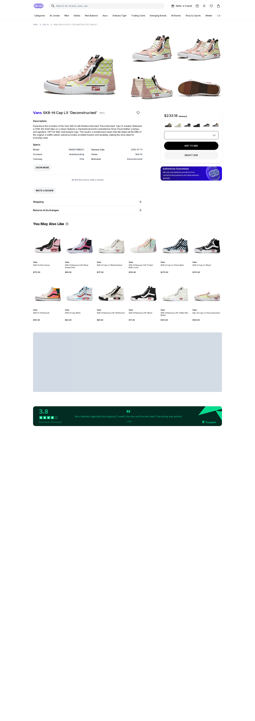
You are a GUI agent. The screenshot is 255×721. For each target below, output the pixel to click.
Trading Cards (138, 15)
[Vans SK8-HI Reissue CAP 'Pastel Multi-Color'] (143, 243)
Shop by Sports (193, 15)
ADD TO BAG (191, 145)
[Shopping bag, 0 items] (218, 5)
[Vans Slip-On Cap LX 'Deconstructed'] (207, 291)
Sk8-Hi (45, 24)
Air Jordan (55, 15)
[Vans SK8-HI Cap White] (79, 291)
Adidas (77, 15)
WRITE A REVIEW (44, 190)
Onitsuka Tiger (119, 15)
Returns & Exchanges (46, 210)
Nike (66, 15)
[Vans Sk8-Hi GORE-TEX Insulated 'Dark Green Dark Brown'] (168, 124)
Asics (105, 15)
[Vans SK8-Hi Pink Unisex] (48, 243)
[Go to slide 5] (177, 259)
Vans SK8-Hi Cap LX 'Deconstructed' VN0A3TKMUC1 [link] (76, 24)
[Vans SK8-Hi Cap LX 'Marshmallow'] (111, 243)
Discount (221, 15)
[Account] (204, 5)
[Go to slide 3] (48, 259)
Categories (39, 15)
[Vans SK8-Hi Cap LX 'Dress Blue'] (175, 243)
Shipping (38, 201)
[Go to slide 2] (47, 259)
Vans (35, 24)
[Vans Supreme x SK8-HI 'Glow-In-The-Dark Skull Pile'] (206, 124)
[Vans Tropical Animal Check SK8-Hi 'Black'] (215, 124)
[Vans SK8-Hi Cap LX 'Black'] (207, 243)
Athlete (208, 15)
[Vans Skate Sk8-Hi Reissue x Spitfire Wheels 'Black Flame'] (196, 124)
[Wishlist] (211, 6)
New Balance (91, 15)
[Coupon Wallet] (197, 6)
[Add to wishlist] (138, 113)
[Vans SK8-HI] (187, 124)
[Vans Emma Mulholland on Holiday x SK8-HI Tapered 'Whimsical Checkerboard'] (178, 124)
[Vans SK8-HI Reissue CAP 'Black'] (143, 291)
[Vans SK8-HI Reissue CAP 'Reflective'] (111, 291)
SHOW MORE (42, 167)
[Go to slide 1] (141, 259)
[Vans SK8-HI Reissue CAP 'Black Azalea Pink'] (79, 243)
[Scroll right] (219, 15)
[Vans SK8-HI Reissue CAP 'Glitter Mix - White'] (175, 291)
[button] (67, 224)
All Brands (176, 15)
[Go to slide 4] (49, 259)
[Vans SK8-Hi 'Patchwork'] (48, 291)
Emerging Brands (158, 15)
